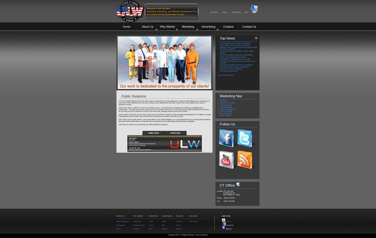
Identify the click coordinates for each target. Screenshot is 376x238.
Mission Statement (123, 221)
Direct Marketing (226, 113)
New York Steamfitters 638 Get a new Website (236, 65)
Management (121, 225)
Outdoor (164, 229)
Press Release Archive (226, 75)
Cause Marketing (226, 107)
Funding (136, 229)
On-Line (178, 225)
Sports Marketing (226, 111)
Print (163, 225)
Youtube (228, 221)
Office (119, 229)
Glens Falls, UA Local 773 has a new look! (235, 45)
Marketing (223, 101)
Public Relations (225, 115)
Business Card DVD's (227, 103)
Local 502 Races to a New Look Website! (234, 67)
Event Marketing (225, 105)
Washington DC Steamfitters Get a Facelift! (235, 59)
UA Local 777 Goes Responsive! (231, 69)
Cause (151, 225)
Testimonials (137, 221)
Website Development (227, 109)
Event (151, 221)
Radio (164, 221)
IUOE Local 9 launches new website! (233, 57)
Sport (151, 229)
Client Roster (193, 221)
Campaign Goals (139, 225)
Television (179, 221)
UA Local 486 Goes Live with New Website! (235, 43)
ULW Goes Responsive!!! (229, 71)
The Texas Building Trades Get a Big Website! (236, 55)
